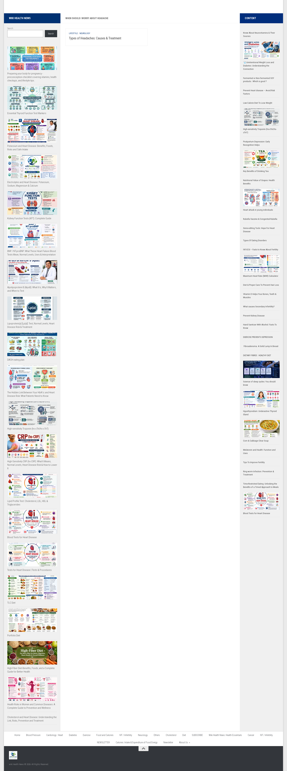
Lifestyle (73, 33)
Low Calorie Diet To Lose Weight (257, 103)
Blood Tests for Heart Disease (22, 537)
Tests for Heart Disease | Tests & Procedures (29, 570)
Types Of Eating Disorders (255, 240)
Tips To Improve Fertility (254, 462)
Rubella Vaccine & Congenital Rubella (260, 219)
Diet (184, 735)
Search (10, 28)
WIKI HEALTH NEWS (20, 18)
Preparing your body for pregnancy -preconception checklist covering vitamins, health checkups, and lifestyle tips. (31, 77)
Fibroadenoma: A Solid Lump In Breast (260, 346)
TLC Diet (11, 602)
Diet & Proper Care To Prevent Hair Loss (261, 285)
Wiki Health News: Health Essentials (225, 735)
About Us (183, 742)
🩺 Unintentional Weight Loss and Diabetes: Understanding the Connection (258, 65)
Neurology (85, 33)
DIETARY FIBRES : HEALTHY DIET (257, 355)
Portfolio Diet (13, 635)
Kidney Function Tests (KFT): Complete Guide (29, 218)
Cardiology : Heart (54, 735)
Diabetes (73, 735)
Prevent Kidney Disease (254, 315)
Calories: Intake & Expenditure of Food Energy (136, 742)
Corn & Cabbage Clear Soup (256, 440)
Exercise (86, 735)
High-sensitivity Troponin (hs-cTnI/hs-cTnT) (27, 428)
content (250, 18)
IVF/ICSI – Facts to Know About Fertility (260, 249)
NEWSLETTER (103, 742)
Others (157, 735)
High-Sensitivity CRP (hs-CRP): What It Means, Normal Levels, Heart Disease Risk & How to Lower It (32, 465)
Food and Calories (104, 735)
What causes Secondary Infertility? (259, 306)
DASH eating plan (15, 359)
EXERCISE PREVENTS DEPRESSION (258, 337)
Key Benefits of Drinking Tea (256, 171)
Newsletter (168, 742)
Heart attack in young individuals (258, 210)
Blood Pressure (33, 735)
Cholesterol (171, 735)
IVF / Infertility (125, 735)
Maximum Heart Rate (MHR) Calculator (260, 276)
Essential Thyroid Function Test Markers (26, 113)
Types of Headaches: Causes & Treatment (95, 38)
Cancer (251, 735)
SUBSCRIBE (197, 735)
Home (17, 735)
